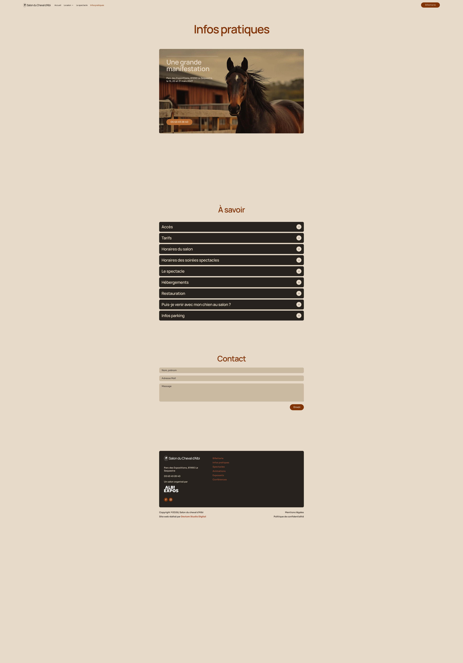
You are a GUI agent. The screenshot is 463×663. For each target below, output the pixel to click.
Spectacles (219, 466)
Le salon (67, 5)
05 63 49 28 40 (179, 121)
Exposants (218, 475)
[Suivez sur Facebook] (166, 500)
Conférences (220, 479)
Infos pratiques (97, 5)
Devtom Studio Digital (193, 516)
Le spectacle (82, 5)
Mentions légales (294, 512)
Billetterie (430, 5)
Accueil (57, 5)
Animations (219, 471)
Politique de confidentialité (289, 516)
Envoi (296, 407)
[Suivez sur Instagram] (171, 500)
